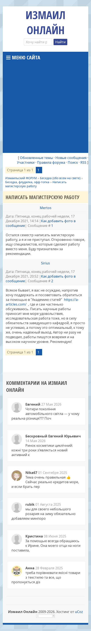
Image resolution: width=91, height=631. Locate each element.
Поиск (73, 162)
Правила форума (51, 162)
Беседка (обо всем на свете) (60, 178)
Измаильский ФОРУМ (21, 178)
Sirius (45, 263)
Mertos (45, 207)
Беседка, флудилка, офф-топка (27, 182)
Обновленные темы (36, 157)
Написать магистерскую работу (35, 184)
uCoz (79, 611)
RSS (83, 162)
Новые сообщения (71, 157)
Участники (25, 162)
